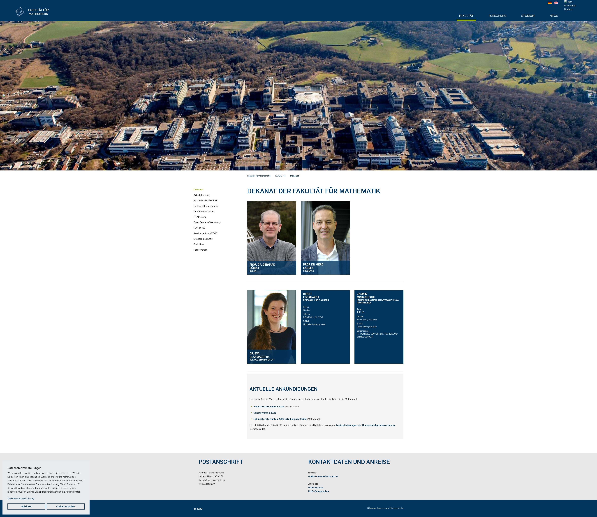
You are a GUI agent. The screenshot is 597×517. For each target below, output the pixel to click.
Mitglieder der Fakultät (205, 200)
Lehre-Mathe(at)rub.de (367, 327)
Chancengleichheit (203, 238)
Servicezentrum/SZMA (205, 233)
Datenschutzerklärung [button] (21, 498)
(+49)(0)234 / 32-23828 (367, 319)
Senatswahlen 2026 (264, 412)
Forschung (497, 16)
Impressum (383, 508)
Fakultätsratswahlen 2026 (268, 406)
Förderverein (200, 249)
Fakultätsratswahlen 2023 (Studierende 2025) (280, 418)
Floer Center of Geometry (207, 222)
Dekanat (294, 176)
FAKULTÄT (280, 176)
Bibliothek (199, 244)
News (554, 16)
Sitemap (371, 508)
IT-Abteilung (200, 216)
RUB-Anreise (315, 487)
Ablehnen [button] (26, 506)
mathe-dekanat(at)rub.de (323, 476)
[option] (298, 95)
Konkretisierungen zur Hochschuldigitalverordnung (365, 425)
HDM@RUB (200, 227)
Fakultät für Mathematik (259, 176)
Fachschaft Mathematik (206, 206)
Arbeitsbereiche (202, 194)
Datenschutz (396, 508)
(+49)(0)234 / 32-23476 (313, 317)
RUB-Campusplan (318, 491)
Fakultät (466, 16)
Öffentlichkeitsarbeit (204, 211)
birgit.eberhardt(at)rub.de (314, 324)
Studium (528, 16)
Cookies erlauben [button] (65, 506)
